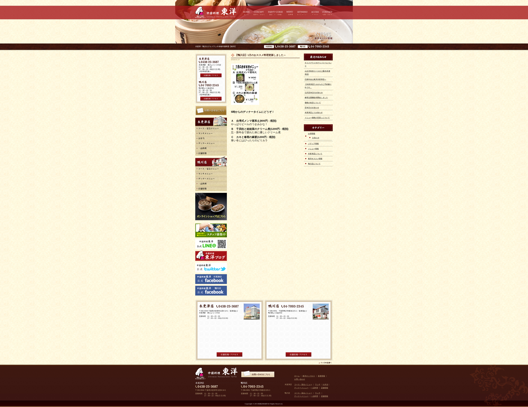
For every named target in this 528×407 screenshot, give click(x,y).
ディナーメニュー (301, 388)
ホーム (297, 376)
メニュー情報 (313, 149)
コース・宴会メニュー (303, 384)
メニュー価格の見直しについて (317, 118)
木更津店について (315, 154)
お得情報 (311, 134)
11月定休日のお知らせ (314, 93)
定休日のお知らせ (312, 108)
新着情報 (321, 376)
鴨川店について (314, 164)
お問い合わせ (299, 379)
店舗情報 (324, 388)
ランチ (317, 384)
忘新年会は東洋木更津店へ (315, 79)
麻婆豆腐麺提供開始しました (316, 97)
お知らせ (315, 138)
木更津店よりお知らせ (314, 112)
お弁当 (325, 384)
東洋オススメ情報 (315, 159)
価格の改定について (313, 103)
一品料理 (314, 388)
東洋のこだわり (308, 376)
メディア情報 (313, 144)
